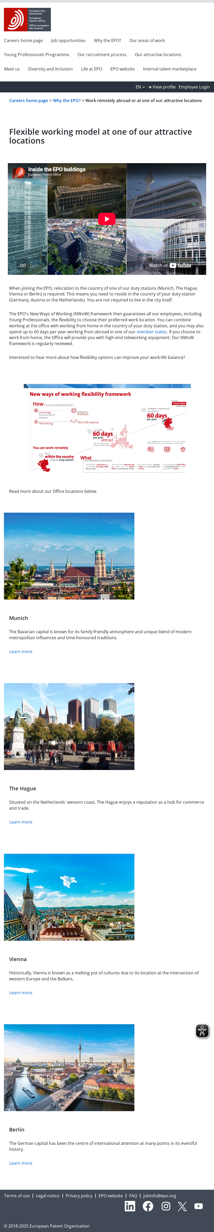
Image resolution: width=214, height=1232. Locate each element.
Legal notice (48, 1196)
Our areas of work (147, 40)
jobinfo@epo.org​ (159, 1196)
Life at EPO (91, 69)
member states (152, 332)
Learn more (20, 651)
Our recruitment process (102, 54)
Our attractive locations (158, 54)
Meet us (12, 69)
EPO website (122, 69)
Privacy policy (79, 1196)
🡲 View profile (162, 87)
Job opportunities (68, 40)
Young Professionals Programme (36, 54)
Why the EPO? (107, 40)
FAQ (133, 1196)
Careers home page (23, 40)
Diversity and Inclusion (50, 69)
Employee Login (194, 87)
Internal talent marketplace (170, 69)
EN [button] (139, 87)
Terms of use (17, 1196)
